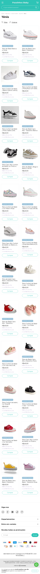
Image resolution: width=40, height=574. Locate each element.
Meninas (8, 13)
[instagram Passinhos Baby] (2, 512)
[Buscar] (36, 7)
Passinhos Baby (20, 2)
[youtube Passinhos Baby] (12, 512)
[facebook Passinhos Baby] (7, 512)
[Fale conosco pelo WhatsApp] (36, 564)
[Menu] (2, 3)
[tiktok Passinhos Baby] (17, 512)
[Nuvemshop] (20, 566)
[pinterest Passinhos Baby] (21, 512)
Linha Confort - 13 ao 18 (16, 13)
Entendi (34, 571)
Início (2, 13)
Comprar (10, 61)
